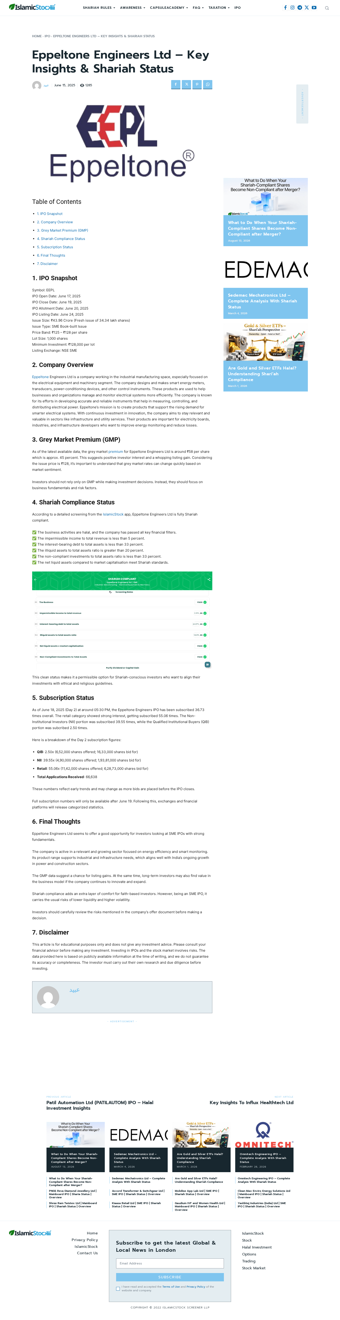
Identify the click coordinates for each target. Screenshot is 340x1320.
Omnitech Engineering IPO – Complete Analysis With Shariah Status (263, 1158)
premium (115, 451)
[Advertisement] (122, 1056)
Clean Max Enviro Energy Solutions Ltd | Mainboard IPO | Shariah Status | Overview (264, 1194)
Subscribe (170, 1277)
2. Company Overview (55, 222)
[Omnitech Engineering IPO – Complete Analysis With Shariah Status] (264, 1135)
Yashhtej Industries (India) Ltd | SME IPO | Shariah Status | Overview (262, 1204)
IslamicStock (113, 514)
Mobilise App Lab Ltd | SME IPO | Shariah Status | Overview (197, 1192)
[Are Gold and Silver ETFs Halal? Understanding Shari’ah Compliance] (265, 342)
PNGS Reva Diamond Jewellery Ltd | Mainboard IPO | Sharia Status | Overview (72, 1194)
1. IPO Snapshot (49, 213)
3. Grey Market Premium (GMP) (62, 230)
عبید (46, 85)
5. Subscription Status (55, 247)
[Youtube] (314, 8)
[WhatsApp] (207, 84)
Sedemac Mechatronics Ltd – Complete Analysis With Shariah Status (262, 301)
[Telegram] (300, 8)
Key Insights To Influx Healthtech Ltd (252, 1102)
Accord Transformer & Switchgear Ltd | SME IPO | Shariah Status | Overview (138, 1192)
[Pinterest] (197, 84)
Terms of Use (171, 1287)
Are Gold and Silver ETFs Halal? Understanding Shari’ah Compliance (262, 374)
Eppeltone (40, 377)
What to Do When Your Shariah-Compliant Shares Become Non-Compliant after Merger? (262, 228)
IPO (47, 36)
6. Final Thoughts (51, 255)
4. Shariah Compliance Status (61, 238)
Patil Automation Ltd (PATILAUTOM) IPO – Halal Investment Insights (99, 1105)
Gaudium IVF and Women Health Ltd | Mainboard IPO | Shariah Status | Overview (200, 1206)
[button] (327, 8)
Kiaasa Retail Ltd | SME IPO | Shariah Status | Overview (136, 1204)
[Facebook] (285, 8)
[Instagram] (293, 8)
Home (37, 36)
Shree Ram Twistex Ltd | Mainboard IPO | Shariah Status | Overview (73, 1204)
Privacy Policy (196, 1287)
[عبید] (37, 85)
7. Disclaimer (47, 263)
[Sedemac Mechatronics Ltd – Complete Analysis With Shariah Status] (265, 269)
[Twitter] (307, 8)
